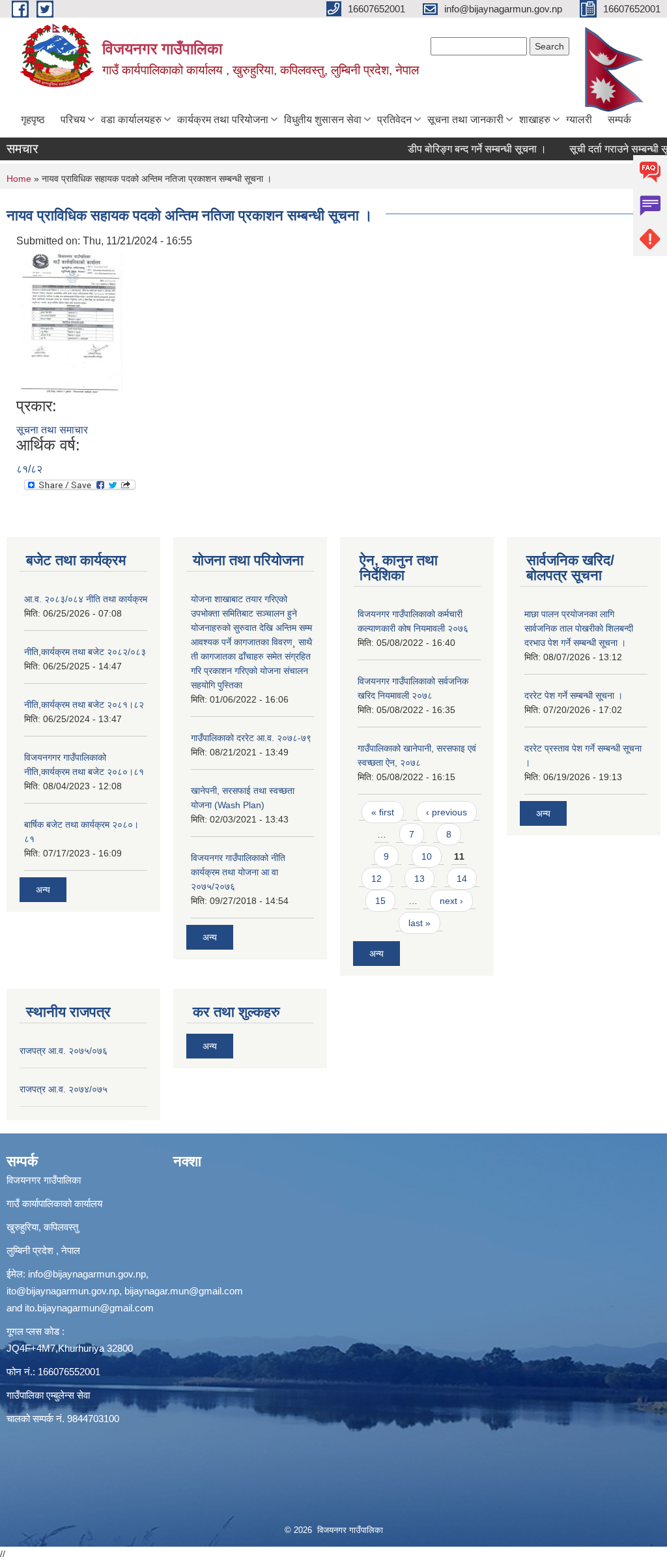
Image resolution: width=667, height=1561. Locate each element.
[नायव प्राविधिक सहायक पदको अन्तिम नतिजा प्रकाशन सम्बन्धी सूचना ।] (72, 322)
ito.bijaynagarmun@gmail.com (89, 1307)
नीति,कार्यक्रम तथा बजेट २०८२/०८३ (85, 652)
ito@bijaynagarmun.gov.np (63, 1290)
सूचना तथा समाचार (52, 429)
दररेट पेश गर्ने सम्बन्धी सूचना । (573, 695)
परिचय (73, 119)
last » (419, 923)
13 (419, 878)
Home (19, 178)
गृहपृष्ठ (33, 119)
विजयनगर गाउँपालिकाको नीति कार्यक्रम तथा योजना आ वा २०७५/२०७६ (238, 872)
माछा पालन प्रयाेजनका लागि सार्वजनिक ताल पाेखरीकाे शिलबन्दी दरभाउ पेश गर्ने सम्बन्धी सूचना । (578, 628)
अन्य (43, 889)
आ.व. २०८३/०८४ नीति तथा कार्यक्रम (85, 599)
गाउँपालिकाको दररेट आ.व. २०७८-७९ (251, 738)
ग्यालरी (579, 119)
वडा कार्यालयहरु (131, 119)
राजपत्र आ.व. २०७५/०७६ (63, 1050)
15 (380, 901)
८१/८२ (29, 468)
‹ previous (446, 812)
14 (462, 878)
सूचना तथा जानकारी (465, 119)
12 (376, 878)
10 (426, 856)
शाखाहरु (534, 119)
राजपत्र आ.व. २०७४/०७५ (63, 1089)
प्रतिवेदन (394, 119)
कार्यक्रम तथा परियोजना (222, 119)
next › (451, 901)
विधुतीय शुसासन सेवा (323, 119)
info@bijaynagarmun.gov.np (87, 1273)
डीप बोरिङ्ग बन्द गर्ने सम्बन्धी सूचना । (460, 148)
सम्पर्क (619, 119)
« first (382, 812)
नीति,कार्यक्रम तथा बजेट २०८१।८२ (84, 704)
